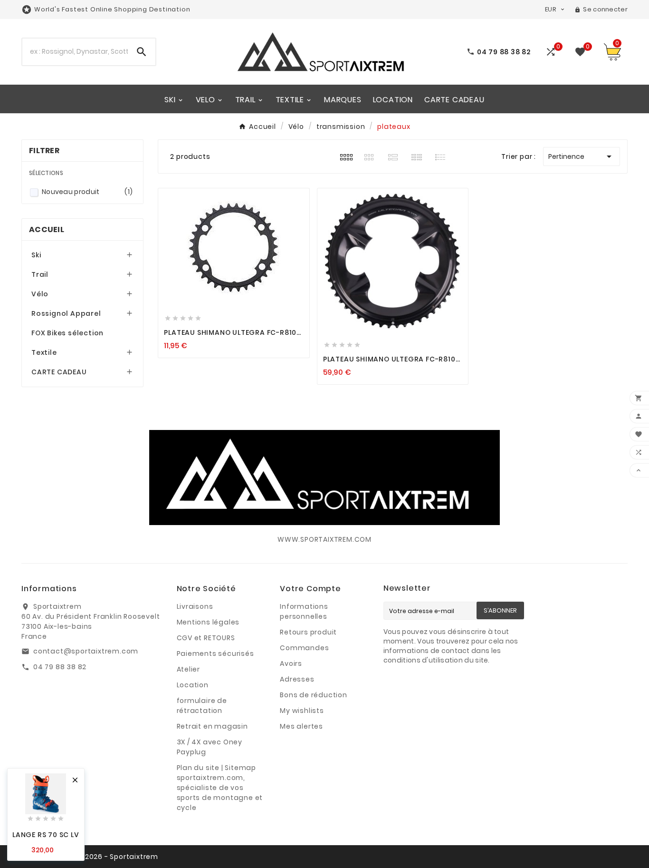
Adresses (297, 679)
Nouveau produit (87, 191)
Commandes (304, 648)
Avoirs (291, 663)
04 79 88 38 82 (59, 667)
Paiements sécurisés (215, 653)
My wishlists (302, 710)
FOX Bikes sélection (67, 333)
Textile (44, 352)
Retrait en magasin (212, 726)
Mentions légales (208, 622)
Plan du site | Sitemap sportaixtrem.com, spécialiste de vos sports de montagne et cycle (220, 787)
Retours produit (308, 632)
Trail (39, 274)
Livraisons (195, 606)
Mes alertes (301, 726)
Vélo (39, 294)
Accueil (46, 229)
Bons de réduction (313, 695)
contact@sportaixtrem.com (85, 651)
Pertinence (581, 156)
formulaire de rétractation (202, 705)
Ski (36, 255)
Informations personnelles (304, 611)
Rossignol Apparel (66, 313)
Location (193, 685)
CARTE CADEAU (59, 372)
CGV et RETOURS (206, 638)
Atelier (188, 669)
